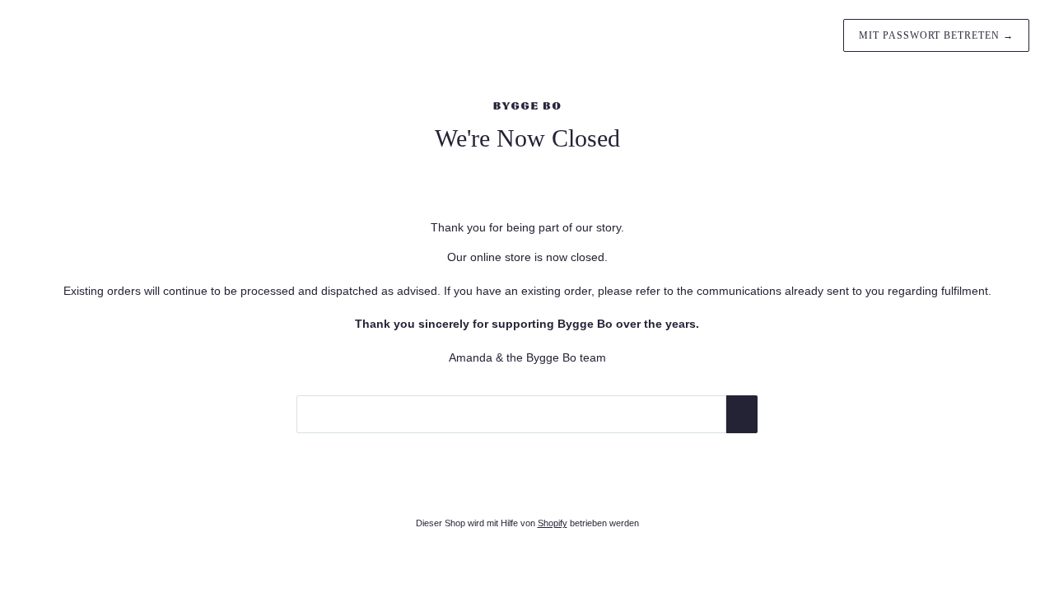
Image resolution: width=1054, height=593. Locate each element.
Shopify (552, 523)
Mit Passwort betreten (936, 35)
